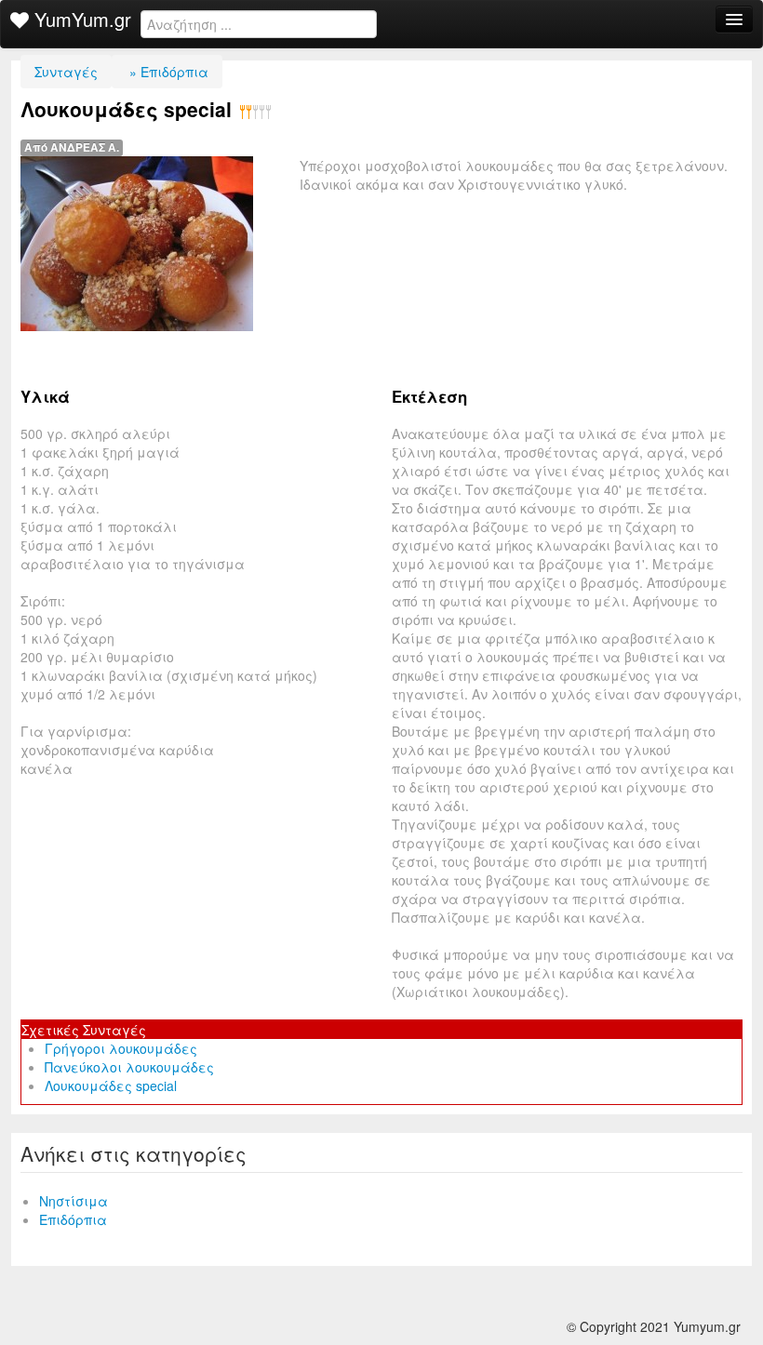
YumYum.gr (80, 19)
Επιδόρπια (73, 1219)
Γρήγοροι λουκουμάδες (121, 1048)
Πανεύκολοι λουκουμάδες (129, 1067)
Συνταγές (66, 71)
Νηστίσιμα (73, 1201)
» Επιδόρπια (167, 71)
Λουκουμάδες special (111, 1085)
